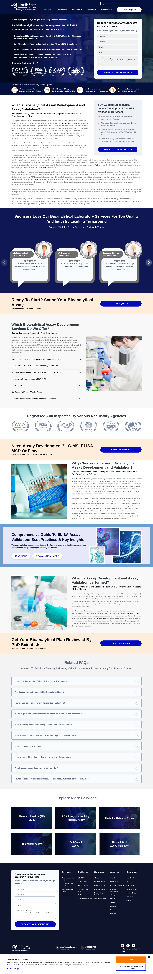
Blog (127, 882)
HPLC (96, 165)
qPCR (25, 39)
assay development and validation (65, 123)
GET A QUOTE (121, 303)
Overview (113, 878)
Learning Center (131, 878)
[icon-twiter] (133, 945)
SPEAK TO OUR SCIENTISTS (118, 149)
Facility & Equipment (117, 885)
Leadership (114, 882)
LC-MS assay (42, 167)
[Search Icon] (103, 4)
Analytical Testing (100, 898)
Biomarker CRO (99, 885)
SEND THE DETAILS (121, 449)
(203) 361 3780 (90, 947)
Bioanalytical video (47, 556)
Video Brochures (131, 889)
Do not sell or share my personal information (131, 967)
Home (13, 20)
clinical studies (100, 618)
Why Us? (113, 898)
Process (113, 906)
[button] (4, 262)
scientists (63, 340)
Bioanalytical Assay (68, 895)
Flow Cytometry (83, 885)
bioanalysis (40, 266)
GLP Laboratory (99, 889)
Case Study (130, 885)
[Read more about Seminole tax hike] (20, 433)
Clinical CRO (98, 878)
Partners (113, 910)
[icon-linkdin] (122, 945)
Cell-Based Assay (84, 895)
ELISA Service (82, 882)
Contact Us (130, 900)
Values (112, 902)
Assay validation (23, 155)
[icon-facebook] (128, 945)
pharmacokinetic (91, 599)
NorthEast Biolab (79, 479)
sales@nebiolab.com (68, 947)
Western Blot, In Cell (85, 898)
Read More (21, 556)
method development (40, 179)
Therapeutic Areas (116, 895)
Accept (130, 960)
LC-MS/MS (81, 878)
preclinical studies (133, 613)
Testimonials (130, 897)
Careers (113, 913)
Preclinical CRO (99, 882)
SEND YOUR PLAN (121, 643)
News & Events (131, 893)
